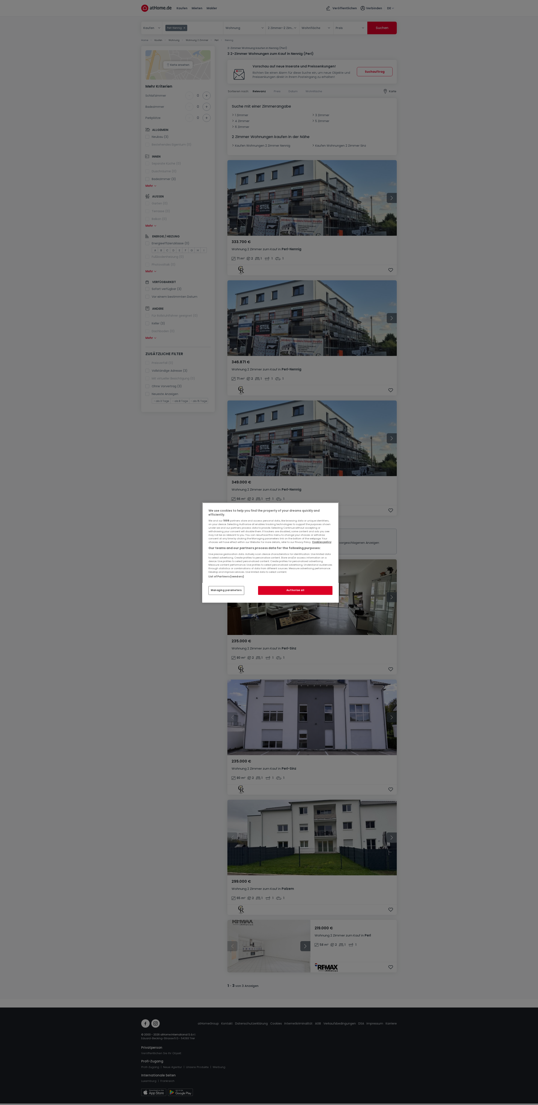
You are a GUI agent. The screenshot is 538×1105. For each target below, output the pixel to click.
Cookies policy (321, 542)
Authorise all (295, 590)
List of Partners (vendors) (226, 576)
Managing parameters (226, 590)
